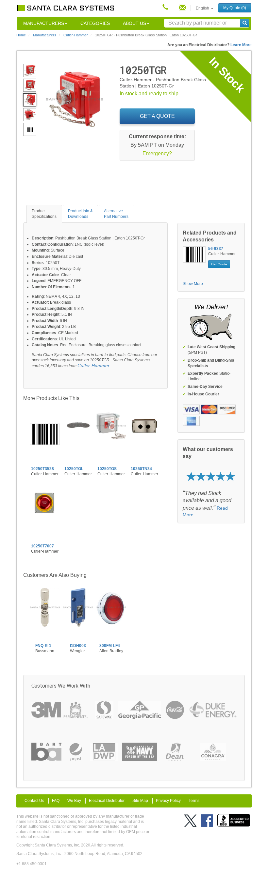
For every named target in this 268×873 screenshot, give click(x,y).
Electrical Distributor (107, 800)
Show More (193, 283)
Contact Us (34, 800)
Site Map (140, 800)
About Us (134, 23)
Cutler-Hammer (93, 365)
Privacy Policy (168, 800)
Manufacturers (43, 23)
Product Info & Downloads (80, 214)
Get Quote (219, 264)
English (203, 8)
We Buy (74, 800)
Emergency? (157, 153)
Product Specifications (44, 214)
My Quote (234, 8)
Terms (194, 800)
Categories (95, 23)
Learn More (241, 45)
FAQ (55, 800)
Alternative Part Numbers (116, 214)
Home (21, 35)
